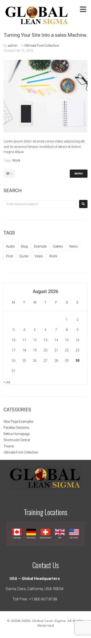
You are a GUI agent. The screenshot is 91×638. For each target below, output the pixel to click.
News (73, 246)
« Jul (7, 382)
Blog (24, 246)
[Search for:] (40, 204)
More (78, 173)
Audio (10, 246)
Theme (9, 446)
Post (9, 256)
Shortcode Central (17, 440)
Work (16, 160)
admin (12, 45)
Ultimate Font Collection (41, 45)
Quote (23, 256)
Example (40, 246)
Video (39, 256)
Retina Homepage (17, 434)
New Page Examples (18, 421)
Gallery (58, 246)
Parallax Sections (16, 427)
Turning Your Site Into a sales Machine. (46, 35)
